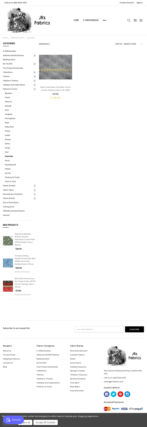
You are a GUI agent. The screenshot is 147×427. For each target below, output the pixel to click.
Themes (6, 76)
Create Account (127, 3)
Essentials (9, 156)
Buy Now (55, 78)
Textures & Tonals (12, 177)
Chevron (8, 102)
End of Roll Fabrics (11, 203)
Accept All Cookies (45, 422)
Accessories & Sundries (13, 194)
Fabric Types (8, 190)
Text (6, 152)
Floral (7, 161)
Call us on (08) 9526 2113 (15, 3)
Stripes (8, 140)
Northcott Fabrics (78, 379)
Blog (5, 367)
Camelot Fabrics (77, 355)
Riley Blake (75, 387)
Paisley (8, 169)
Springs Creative (77, 371)
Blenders (8, 93)
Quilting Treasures (78, 367)
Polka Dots (9, 127)
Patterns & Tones (10, 89)
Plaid (7, 123)
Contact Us (8, 363)
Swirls (7, 144)
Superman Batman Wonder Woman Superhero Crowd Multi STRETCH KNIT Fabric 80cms (25, 239)
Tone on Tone (10, 182)
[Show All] (104, 20)
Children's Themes (10, 81)
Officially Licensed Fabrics (14, 211)
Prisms (7, 131)
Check (7, 97)
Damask (8, 106)
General (6, 215)
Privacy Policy (9, 355)
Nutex (73, 359)
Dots (7, 110)
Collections (7, 72)
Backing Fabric (9, 60)
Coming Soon (8, 207)
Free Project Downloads (13, 68)
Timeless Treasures (78, 375)
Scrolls (8, 173)
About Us (7, 351)
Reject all (25, 422)
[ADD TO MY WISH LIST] (67, 60)
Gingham (8, 114)
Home (76, 20)
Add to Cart (55, 72)
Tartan (7, 148)
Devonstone (75, 363)
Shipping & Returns (11, 359)
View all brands (77, 391)
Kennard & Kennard (78, 351)
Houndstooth (10, 165)
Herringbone (10, 118)
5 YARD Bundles (91, 20)
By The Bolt (7, 64)
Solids (7, 135)
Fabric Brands (9, 198)
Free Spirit (74, 383)
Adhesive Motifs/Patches (13, 55)
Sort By (118, 44)
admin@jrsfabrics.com (113, 382)
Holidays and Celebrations (14, 85)
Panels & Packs (9, 186)
